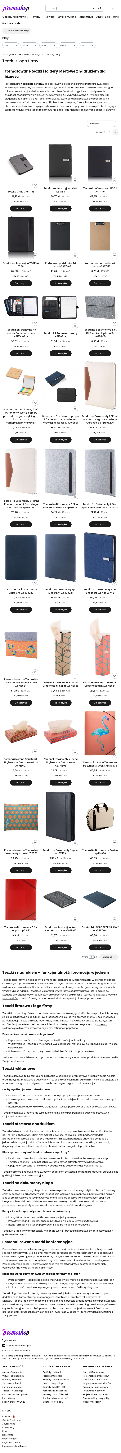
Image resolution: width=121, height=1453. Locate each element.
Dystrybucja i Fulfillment (95, 1379)
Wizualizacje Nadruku (13, 1375)
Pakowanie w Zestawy (94, 1390)
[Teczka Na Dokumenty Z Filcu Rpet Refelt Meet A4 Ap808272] (100, 473)
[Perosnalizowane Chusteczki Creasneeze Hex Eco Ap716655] (60, 647)
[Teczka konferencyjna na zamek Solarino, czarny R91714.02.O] (21, 308)
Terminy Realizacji (11, 1383)
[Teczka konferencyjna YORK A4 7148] (21, 237)
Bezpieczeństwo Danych (14, 1446)
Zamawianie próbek (12, 1387)
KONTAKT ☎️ (8, 1416)
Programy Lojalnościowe (95, 1387)
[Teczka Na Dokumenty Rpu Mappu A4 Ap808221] (60, 558)
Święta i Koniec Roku (53, 1401)
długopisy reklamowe (14, 1146)
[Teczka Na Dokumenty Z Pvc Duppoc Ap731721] (21, 900)
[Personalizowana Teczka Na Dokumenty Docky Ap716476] (100, 734)
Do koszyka (21, 208)
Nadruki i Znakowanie (93, 1372)
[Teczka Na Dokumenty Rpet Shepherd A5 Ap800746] (100, 558)
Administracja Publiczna (55, 1390)
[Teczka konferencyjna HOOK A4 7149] (100, 163)
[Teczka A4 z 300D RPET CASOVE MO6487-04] (100, 900)
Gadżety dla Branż (52, 1372)
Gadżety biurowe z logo (18, 30)
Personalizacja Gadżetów (96, 1375)
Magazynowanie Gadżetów (97, 1383)
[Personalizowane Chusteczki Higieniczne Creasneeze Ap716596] (60, 732)
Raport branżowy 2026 (13, 1401)
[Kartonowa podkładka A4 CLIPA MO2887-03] (60, 237)
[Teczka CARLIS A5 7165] (21, 165)
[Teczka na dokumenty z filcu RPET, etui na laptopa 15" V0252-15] (100, 308)
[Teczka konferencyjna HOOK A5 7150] (60, 163)
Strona (99, 132)
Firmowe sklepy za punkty (96, 1398)
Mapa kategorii (10, 1438)
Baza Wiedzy (8, 1398)
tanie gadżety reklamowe (30, 1205)
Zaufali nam (8, 1423)
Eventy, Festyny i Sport (54, 1383)
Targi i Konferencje (52, 1375)
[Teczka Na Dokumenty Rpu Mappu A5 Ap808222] (21, 558)
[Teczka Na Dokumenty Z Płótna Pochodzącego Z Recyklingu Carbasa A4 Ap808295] (21, 471)
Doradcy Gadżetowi (12, 1379)
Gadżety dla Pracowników (56, 1379)
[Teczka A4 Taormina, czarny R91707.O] (60, 309)
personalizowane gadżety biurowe (95, 110)
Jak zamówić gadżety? (14, 1372)
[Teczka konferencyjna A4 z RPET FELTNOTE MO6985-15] (60, 900)
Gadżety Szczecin (92, 1401)
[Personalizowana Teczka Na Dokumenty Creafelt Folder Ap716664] (21, 646)
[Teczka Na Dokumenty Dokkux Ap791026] (100, 817)
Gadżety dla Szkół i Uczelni (56, 1394)
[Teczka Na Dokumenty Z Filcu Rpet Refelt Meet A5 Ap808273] (60, 473)
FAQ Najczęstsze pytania (15, 1394)
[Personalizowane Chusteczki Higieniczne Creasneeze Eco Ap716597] (21, 732)
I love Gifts (7, 1434)
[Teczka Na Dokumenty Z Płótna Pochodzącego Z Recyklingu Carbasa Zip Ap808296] (100, 386)
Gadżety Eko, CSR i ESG (54, 1387)
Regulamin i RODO (11, 1442)
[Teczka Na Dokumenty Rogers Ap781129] (60, 817)
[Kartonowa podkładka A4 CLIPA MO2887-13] (100, 237)
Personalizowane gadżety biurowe (22, 1264)
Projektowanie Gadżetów (95, 1394)
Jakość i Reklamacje (12, 1390)
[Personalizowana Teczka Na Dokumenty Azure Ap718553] (21, 817)
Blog (4, 1431)
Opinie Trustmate (11, 1420)
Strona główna (9, 54)
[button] (99, 8)
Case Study (8, 1427)
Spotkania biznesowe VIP (55, 1398)
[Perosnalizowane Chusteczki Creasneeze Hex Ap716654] (100, 647)
